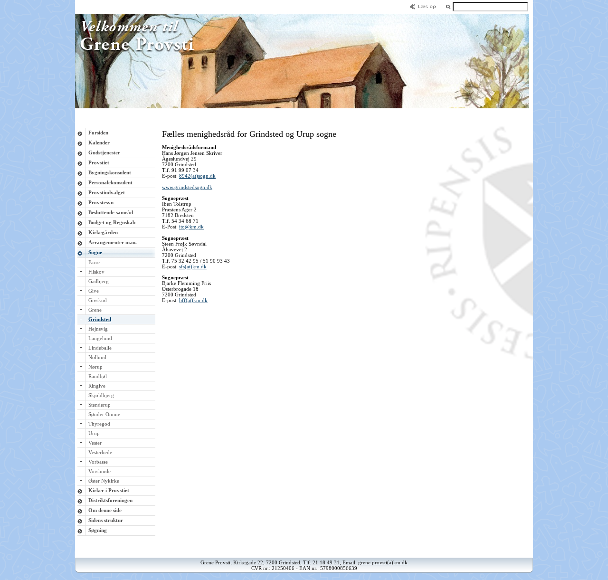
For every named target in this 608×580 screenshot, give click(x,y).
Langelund (100, 338)
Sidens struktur (105, 520)
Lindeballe (100, 348)
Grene (95, 310)
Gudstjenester (104, 152)
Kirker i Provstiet (108, 490)
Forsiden (98, 132)
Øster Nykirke (103, 481)
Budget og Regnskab (111, 222)
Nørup (95, 367)
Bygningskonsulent (109, 172)
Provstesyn (101, 202)
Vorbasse (98, 462)
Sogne (95, 252)
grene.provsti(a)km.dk (383, 562)
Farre (94, 262)
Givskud (97, 300)
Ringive (96, 386)
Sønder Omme (104, 414)
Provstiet (98, 162)
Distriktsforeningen (110, 500)
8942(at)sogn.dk (197, 176)
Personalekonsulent (110, 182)
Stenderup (99, 405)
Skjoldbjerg (101, 395)
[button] (448, 6)
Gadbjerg (98, 281)
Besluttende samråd (110, 212)
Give (93, 291)
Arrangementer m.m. (112, 242)
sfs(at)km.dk (193, 266)
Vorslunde (99, 471)
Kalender (99, 142)
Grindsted (99, 319)
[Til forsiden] (304, 106)
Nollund (97, 357)
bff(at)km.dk (193, 300)
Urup (94, 433)
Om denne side (105, 510)
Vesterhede (100, 452)
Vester (95, 443)
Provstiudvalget (106, 192)
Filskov (96, 272)
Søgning (97, 530)
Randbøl (97, 376)
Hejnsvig (98, 329)
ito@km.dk (191, 226)
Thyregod (99, 424)
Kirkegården (103, 232)
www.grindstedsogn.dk (187, 187)
